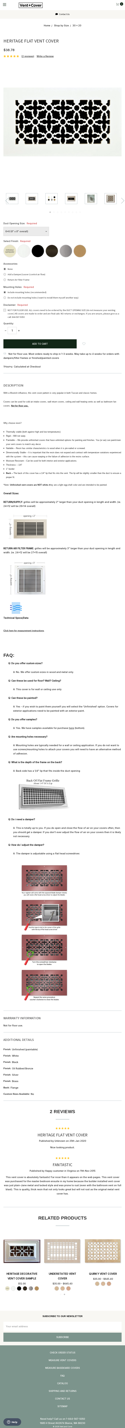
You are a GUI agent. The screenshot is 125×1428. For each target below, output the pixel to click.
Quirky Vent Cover (103, 1273)
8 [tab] (76, 212)
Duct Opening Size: (20, 223)
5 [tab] (65, 212)
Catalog (62, 1383)
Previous (7, 200)
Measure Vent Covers (62, 1360)
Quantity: (8, 323)
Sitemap (62, 1406)
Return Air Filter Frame (18, 280)
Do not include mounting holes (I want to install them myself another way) (43, 297)
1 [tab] (50, 212)
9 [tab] (80, 212)
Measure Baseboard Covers (62, 1367)
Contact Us (64, 14)
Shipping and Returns (62, 1391)
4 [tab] (61, 212)
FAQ (62, 1375)
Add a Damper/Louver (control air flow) (26, 274)
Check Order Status (62, 1352)
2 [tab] (54, 212)
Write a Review (45, 56)
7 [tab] (72, 212)
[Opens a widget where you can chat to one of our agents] (12, 1422)
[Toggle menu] (4, 4)
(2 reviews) (27, 56)
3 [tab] (57, 212)
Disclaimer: (15, 305)
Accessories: (10, 263)
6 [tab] (68, 212)
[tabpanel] (16, 199)
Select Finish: (16, 241)
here (71, 728)
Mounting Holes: (18, 287)
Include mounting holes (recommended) (27, 292)
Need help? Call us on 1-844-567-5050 (62, 1418)
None (10, 269)
